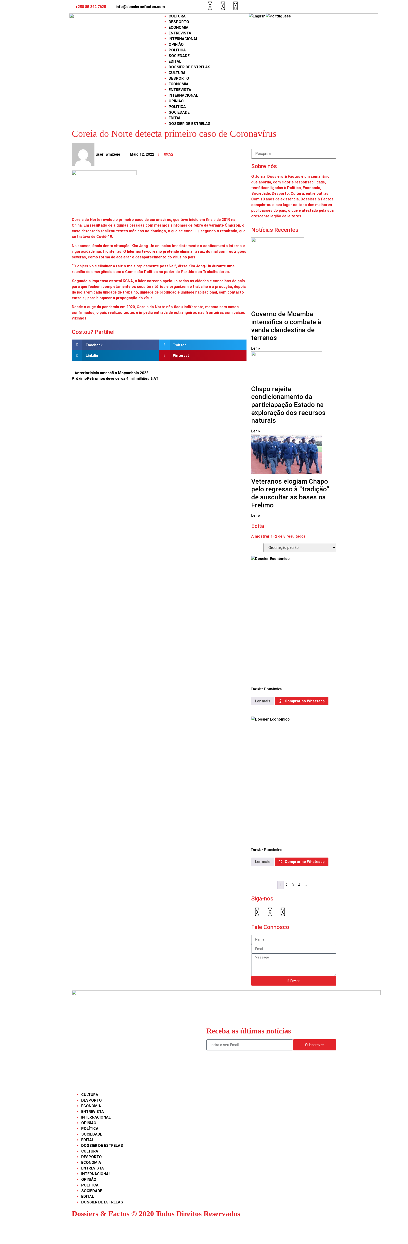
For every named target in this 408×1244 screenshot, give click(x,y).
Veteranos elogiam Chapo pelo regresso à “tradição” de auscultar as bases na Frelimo (290, 493)
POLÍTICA (177, 50)
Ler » (255, 348)
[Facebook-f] (210, 6)
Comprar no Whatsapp (304, 701)
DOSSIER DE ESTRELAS (189, 67)
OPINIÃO (176, 44)
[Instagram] (223, 6)
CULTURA (177, 16)
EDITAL (175, 61)
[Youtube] (235, 6)
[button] (115, 345)
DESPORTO (179, 22)
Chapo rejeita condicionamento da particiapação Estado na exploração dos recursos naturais (288, 404)
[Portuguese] (278, 16)
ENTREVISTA (180, 33)
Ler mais (262, 701)
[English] (257, 16)
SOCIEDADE (179, 56)
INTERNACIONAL (183, 39)
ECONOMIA (178, 27)
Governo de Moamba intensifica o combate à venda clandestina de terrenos (286, 326)
